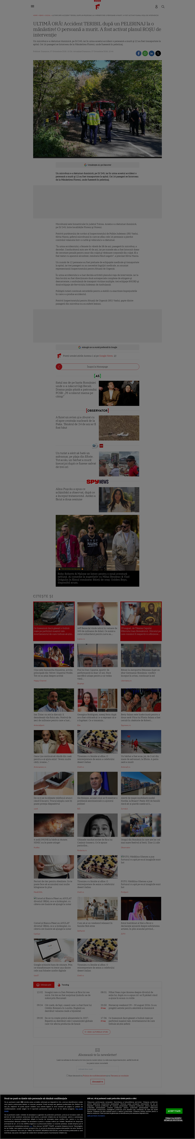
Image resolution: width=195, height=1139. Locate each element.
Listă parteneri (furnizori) (96, 1116)
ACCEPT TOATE (174, 1111)
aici (31, 1126)
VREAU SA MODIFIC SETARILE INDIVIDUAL (173, 1119)
